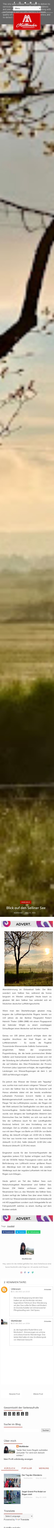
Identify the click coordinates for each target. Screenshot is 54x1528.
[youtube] (36, 3)
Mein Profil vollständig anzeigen (18, 1459)
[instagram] (20, 3)
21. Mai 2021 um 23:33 (21, 1292)
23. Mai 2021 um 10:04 (21, 1323)
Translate (24, 1519)
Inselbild (25, 902)
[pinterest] (31, 3)
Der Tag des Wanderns (32, 1475)
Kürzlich (9, 1468)
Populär (27, 1468)
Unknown (16, 1289)
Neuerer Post (14, 1394)
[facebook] (14, 3)
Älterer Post (38, 1394)
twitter (22, 1232)
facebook (9, 1232)
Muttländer (18, 913)
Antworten (47, 1289)
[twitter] (25, 3)
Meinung (44, 1468)
